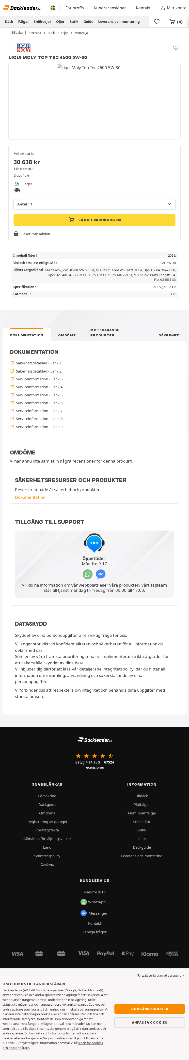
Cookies (47, 864)
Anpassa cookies (149, 1022)
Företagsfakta (47, 829)
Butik (74, 21)
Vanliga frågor (94, 931)
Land (47, 847)
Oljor (60, 21)
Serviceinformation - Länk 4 (39, 386)
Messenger (98, 913)
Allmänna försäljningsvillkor (47, 838)
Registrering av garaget (47, 821)
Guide (88, 21)
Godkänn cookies (149, 1009)
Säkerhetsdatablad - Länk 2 (38, 371)
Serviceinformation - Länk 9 (39, 426)
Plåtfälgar (142, 804)
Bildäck (142, 795)
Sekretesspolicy (47, 855)
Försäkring (47, 795)
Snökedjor (42, 21)
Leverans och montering (119, 21)
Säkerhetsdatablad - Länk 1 (38, 362)
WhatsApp (97, 901)
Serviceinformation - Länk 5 (39, 394)
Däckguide (47, 804)
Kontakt (143, 8)
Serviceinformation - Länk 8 (39, 418)
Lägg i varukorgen (99, 220)
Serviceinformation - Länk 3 (39, 378)
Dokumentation (26, 335)
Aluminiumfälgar (141, 813)
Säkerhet (169, 335)
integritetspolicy (118, 669)
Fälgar (23, 21)
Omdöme (67, 335)
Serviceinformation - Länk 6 (39, 402)
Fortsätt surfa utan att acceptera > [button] (160, 975)
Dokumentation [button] (30, 497)
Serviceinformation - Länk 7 (39, 410)
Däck (9, 21)
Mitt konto (177, 8)
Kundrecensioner (110, 8)
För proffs (74, 8)
